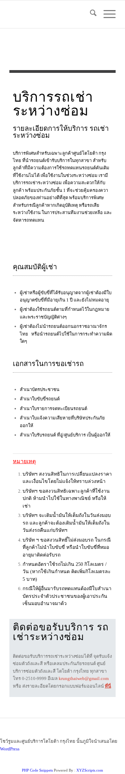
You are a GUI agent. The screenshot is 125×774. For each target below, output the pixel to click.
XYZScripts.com (89, 770)
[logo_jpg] (51, 14)
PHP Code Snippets (37, 770)
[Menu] (106, 14)
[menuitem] (90, 14)
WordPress (9, 748)
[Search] (90, 14)
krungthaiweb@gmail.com (84, 678)
